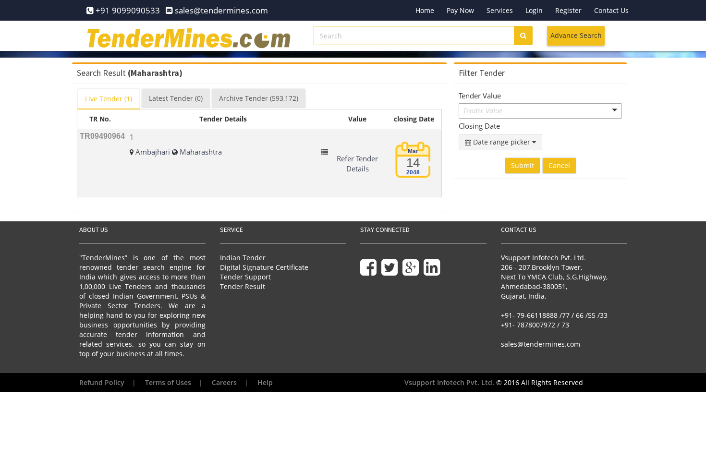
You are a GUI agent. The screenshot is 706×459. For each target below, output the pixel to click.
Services (500, 10)
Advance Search (576, 35)
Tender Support (245, 276)
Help (265, 382)
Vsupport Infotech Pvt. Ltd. (449, 382)
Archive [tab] (258, 98)
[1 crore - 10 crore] (540, 127)
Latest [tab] (176, 98)
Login (534, 10)
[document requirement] (324, 152)
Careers (224, 382)
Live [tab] (108, 98)
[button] (540, 111)
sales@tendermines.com (540, 344)
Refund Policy (101, 382)
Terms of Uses (168, 382)
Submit (522, 165)
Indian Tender (243, 257)
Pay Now (460, 10)
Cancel (559, 165)
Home (424, 10)
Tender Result (242, 286)
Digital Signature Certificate (264, 267)
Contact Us (611, 10)
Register (568, 10)
